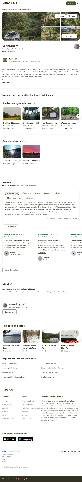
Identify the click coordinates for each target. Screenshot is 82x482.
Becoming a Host (28, 401)
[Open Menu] (78, 3)
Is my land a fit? (27, 404)
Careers (5, 411)
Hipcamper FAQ (8, 418)
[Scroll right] (78, 116)
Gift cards (5, 401)
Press (4, 415)
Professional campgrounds (31, 408)
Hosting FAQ (26, 418)
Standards (25, 415)
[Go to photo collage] (21, 26)
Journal (5, 408)
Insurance (25, 411)
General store (7, 404)
